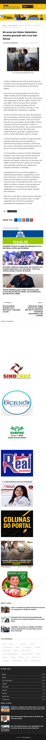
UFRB (25, 661)
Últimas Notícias (36, 661)
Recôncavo (35, 657)
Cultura (17, 647)
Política (21, 657)
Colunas (32, 644)
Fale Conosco (26, 650)
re (27, 657)
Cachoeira (23, 644)
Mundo (38, 654)
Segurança (6, 661)
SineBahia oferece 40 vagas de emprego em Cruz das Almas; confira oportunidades (22, 247)
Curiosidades (27, 647)
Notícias (13, 657)
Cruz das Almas (13, 25)
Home (4, 25)
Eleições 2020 (7, 650)
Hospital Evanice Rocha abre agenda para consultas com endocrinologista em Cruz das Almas (28, 619)
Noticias (5, 657)
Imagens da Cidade (27, 654)
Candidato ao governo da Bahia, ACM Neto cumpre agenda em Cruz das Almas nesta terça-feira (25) (27, 629)
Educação (37, 647)
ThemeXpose (26, 737)
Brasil (11, 644)
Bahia (4, 644)
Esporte (16, 650)
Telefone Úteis (16, 661)
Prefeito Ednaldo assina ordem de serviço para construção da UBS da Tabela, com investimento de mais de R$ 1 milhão (22, 292)
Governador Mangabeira (10, 654)
